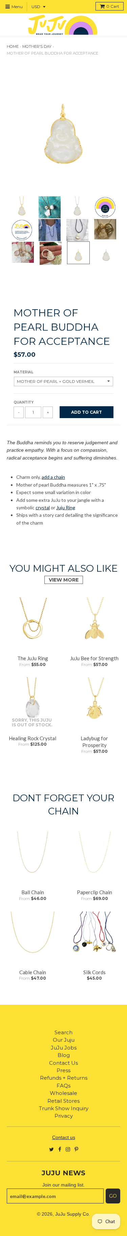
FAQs (63, 1085)
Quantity (24, 402)
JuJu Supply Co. (72, 1214)
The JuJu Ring (32, 658)
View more (64, 580)
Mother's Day (36, 46)
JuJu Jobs (64, 1047)
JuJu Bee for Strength (94, 658)
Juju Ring (65, 507)
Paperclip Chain (94, 892)
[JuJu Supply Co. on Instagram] (68, 1149)
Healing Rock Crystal (32, 738)
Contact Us (63, 1063)
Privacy (64, 1116)
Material (23, 372)
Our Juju (64, 1040)
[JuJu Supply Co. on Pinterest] (76, 1149)
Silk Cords (94, 972)
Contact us (63, 1137)
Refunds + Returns (63, 1078)
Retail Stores (63, 1101)
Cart (112, 6)
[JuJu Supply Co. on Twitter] (51, 1149)
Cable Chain (32, 972)
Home (13, 46)
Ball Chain (32, 892)
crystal (43, 507)
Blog (64, 1055)
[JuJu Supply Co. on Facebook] (59, 1149)
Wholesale (63, 1093)
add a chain (53, 477)
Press (63, 1070)
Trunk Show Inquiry (63, 1108)
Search (63, 1032)
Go (113, 1196)
